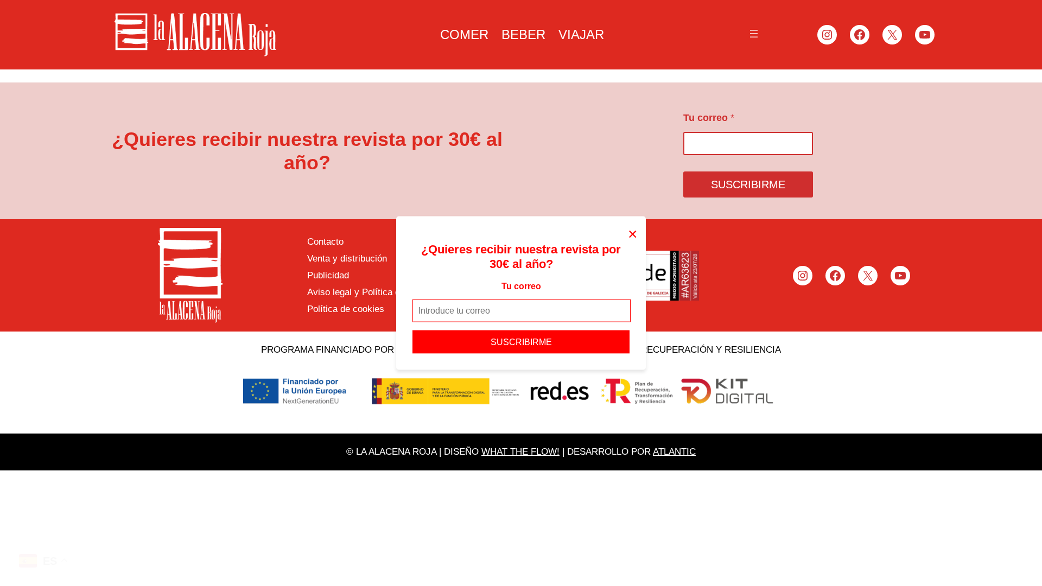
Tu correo (521, 286)
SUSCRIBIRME (521, 341)
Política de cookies (345, 309)
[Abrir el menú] (753, 33)
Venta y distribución (347, 258)
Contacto (325, 242)
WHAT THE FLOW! (520, 452)
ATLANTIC (674, 452)
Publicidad (328, 275)
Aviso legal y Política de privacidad (378, 292)
